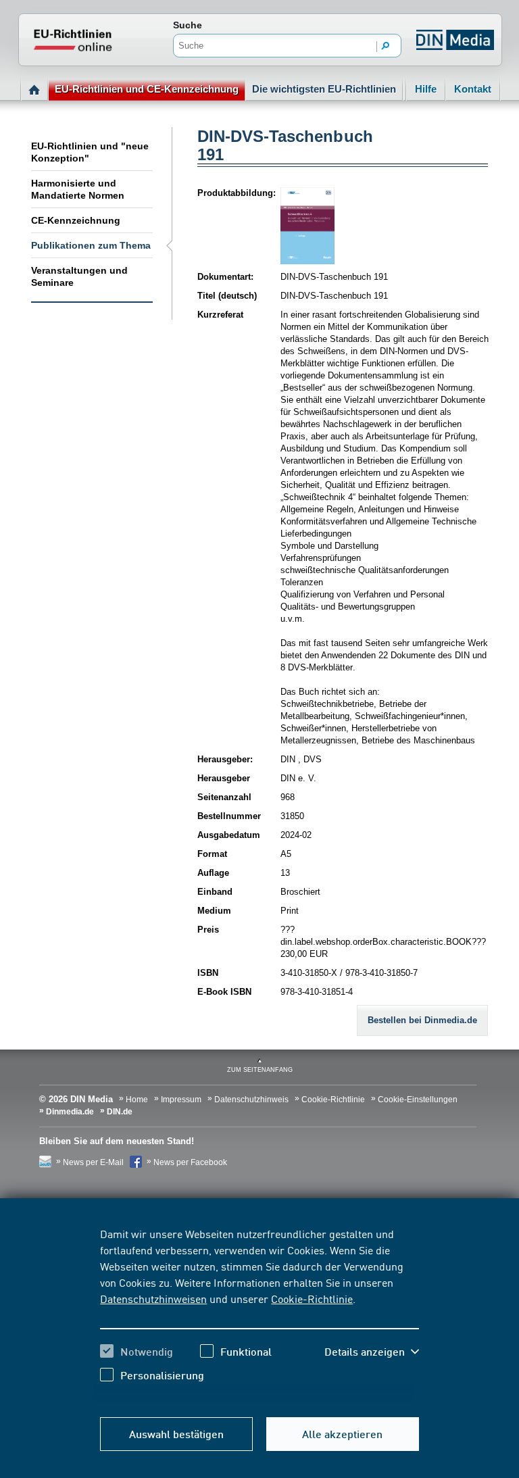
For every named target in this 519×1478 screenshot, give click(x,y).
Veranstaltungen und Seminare (79, 276)
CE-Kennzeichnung (75, 220)
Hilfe (426, 89)
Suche (187, 25)
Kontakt (472, 89)
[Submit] (385, 46)
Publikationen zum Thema (91, 245)
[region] (259, 1314)
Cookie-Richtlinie (312, 1298)
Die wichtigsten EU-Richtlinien (324, 89)
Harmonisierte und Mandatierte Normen (77, 189)
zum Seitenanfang (260, 1069)
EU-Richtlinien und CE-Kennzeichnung (147, 89)
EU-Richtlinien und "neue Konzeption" (90, 152)
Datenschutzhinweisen (153, 1298)
